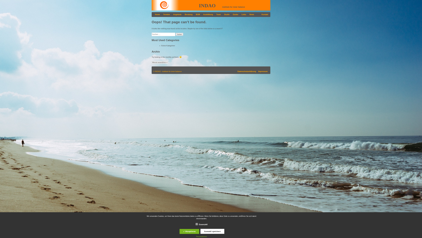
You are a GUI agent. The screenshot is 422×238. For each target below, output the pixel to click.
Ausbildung (208, 14)
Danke (235, 14)
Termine (166, 14)
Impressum (263, 71)
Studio (227, 14)
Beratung (189, 14)
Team (218, 14)
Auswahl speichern (212, 231)
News (251, 14)
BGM (198, 14)
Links (244, 14)
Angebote (177, 14)
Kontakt (265, 14)
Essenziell (203, 224)
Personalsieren (201, 236)
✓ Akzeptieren (189, 231)
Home (157, 14)
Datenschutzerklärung (246, 71)
